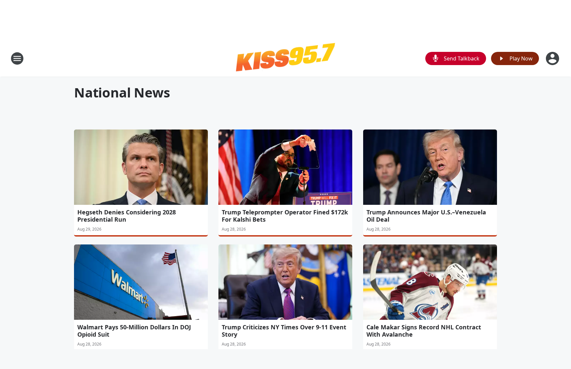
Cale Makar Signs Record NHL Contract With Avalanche (423, 330)
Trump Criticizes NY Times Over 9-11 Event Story (284, 330)
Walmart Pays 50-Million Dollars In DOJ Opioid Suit (134, 330)
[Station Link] (285, 58)
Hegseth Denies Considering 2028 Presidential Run (126, 215)
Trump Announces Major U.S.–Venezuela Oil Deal (426, 215)
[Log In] (553, 58)
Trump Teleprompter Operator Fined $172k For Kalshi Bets (285, 215)
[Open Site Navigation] (17, 58)
